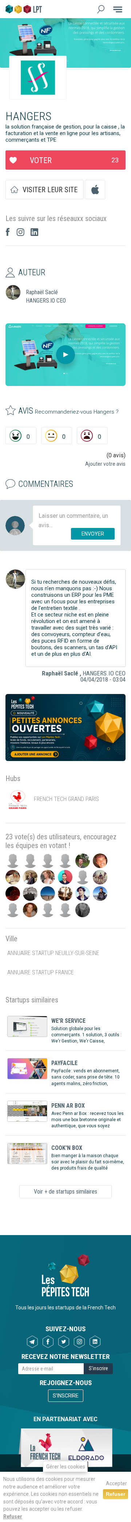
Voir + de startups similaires (65, 1191)
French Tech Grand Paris (66, 799)
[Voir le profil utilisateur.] (15, 579)
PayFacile (64, 1063)
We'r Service (68, 1020)
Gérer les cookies (65, 1467)
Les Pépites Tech (23, 9)
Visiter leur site (50, 189)
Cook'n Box (66, 1147)
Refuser (12, 1516)
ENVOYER (93, 534)
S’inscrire (66, 1396)
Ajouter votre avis (105, 464)
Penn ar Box (68, 1105)
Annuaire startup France (40, 972)
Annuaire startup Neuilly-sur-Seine (53, 953)
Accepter (116, 1483)
